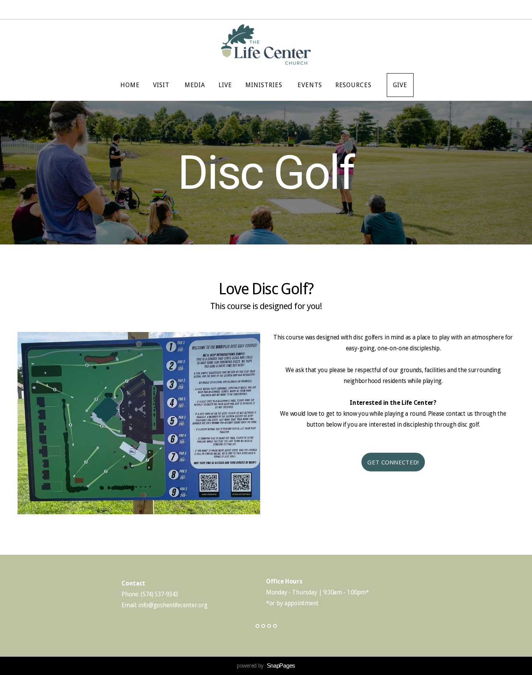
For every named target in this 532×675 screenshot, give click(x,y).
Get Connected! (393, 462)
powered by (266, 666)
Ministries (264, 85)
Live (225, 85)
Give (400, 85)
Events (310, 85)
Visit (162, 85)
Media (195, 85)
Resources (354, 85)
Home (130, 85)
